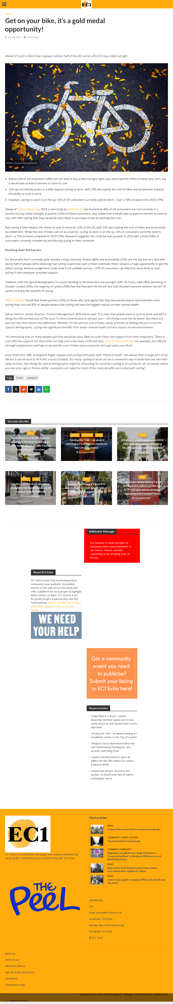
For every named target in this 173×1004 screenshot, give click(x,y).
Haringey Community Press (138, 994)
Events (74, 435)
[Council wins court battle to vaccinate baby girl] (97, 829)
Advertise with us (15, 966)
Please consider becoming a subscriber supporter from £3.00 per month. (56, 606)
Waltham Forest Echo (91, 994)
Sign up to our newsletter (20, 972)
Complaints (11, 978)
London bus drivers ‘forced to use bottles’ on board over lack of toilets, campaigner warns (86, 487)
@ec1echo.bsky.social (111, 925)
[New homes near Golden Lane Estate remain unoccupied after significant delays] (97, 867)
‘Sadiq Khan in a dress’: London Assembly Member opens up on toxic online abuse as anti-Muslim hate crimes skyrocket (30, 443)
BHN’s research (15, 300)
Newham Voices (19, 1000)
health (19, 377)
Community (113, 837)
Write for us (12, 959)
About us (10, 953)
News (8, 14)
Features (87, 435)
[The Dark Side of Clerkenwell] (97, 841)
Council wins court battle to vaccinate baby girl (133, 829)
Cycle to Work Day (28, 209)
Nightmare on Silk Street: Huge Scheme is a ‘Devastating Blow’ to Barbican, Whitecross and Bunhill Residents (134, 856)
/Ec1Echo (106, 919)
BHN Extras (75, 209)
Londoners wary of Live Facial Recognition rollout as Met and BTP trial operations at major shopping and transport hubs (142, 487)
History (134, 837)
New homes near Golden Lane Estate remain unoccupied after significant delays (132, 869)
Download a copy (15, 984)
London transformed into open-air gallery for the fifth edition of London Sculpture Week (30, 487)
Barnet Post (161, 994)
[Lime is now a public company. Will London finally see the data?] (97, 879)
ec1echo (107, 931)
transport (32, 377)
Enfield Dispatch (113, 994)
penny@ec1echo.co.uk (109, 912)
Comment (112, 849)
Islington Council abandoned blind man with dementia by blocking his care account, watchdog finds (142, 443)
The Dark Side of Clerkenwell (123, 841)
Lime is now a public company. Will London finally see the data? (136, 881)
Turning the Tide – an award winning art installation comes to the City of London (86, 443)
